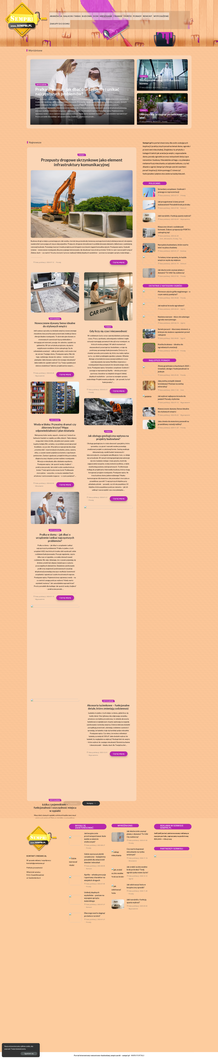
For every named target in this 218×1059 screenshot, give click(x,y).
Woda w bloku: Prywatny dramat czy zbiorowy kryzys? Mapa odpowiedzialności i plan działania (55, 427)
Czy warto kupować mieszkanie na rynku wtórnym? (135, 852)
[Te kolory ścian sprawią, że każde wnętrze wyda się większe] (149, 260)
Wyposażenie (42, 85)
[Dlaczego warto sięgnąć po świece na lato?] (75, 917)
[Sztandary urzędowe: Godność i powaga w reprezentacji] (149, 192)
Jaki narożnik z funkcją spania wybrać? (174, 216)
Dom (161, 238)
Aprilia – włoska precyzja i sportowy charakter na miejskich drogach (95, 877)
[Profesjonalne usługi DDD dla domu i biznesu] (55, 793)
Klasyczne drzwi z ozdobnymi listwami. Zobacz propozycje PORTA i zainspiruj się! (174, 230)
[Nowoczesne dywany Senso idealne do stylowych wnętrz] (55, 292)
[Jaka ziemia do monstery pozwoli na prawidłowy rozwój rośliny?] (149, 424)
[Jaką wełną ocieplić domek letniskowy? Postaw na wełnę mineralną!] (149, 385)
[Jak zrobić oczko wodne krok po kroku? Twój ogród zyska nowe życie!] (118, 872)
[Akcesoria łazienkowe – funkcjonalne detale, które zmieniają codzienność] (108, 600)
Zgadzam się (28, 1053)
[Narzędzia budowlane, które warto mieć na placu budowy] (149, 248)
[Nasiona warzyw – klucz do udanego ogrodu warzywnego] (149, 320)
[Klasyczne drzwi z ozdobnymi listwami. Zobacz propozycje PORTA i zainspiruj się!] (149, 232)
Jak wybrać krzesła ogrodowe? (171, 305)
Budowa (183, 251)
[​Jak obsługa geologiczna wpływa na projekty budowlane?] (108, 411)
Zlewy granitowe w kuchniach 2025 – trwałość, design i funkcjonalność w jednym (174, 369)
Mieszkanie (55, 420)
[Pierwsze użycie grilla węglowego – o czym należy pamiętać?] (149, 294)
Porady (144, 76)
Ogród (183, 309)
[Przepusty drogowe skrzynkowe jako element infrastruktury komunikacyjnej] (82, 204)
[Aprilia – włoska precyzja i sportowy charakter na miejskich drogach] (75, 880)
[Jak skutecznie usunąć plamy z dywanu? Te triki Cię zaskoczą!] (149, 273)
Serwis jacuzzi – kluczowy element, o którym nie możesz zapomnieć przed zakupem (174, 332)
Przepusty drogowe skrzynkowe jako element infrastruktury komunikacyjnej (81, 162)
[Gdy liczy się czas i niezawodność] (108, 296)
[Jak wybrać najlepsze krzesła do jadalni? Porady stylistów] (149, 399)
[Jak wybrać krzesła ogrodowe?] (149, 307)
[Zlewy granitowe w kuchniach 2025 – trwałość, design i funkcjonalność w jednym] (149, 370)
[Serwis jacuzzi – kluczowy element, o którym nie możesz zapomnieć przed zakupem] (149, 333)
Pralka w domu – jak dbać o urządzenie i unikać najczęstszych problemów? (77, 91)
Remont (183, 208)
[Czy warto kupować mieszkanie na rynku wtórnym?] (118, 855)
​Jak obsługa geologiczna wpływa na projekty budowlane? (108, 437)
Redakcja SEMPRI (45, 121)
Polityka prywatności (34, 868)
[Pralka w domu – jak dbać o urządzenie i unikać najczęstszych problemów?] (55, 508)
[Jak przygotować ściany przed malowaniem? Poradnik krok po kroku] (149, 205)
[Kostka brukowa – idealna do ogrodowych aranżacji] (149, 347)
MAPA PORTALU (137, 1055)
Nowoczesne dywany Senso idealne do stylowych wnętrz (55, 325)
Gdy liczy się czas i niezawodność (108, 331)
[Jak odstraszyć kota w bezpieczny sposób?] (118, 889)
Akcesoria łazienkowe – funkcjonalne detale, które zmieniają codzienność (108, 707)
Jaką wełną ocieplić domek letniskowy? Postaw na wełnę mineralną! (171, 384)
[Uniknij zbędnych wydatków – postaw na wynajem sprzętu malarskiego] (75, 899)
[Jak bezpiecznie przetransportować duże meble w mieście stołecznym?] (75, 840)
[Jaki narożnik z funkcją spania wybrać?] (149, 217)
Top (180, 238)
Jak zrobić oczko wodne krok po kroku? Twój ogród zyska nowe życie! (137, 870)
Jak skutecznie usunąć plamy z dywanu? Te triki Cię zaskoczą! (137, 834)
